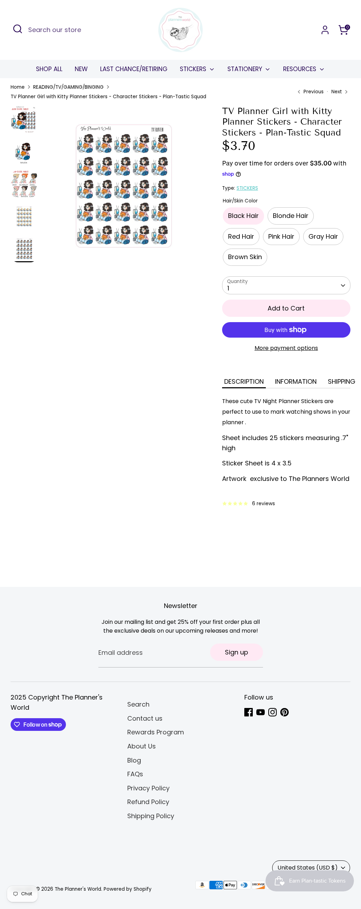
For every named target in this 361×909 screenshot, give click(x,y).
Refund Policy (148, 801)
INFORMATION (296, 381)
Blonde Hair (290, 215)
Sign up (236, 652)
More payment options (286, 348)
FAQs (135, 774)
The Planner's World (78, 889)
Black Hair (243, 215)
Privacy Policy (148, 788)
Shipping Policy (150, 815)
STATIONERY (245, 69)
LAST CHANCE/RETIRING (133, 69)
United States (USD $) (307, 868)
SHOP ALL (49, 69)
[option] (122, 187)
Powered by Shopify (128, 889)
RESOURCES (300, 69)
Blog (134, 760)
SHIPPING (341, 381)
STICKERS (194, 69)
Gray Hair (323, 236)
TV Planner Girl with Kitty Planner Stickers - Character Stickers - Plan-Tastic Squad (108, 96)
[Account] (325, 30)
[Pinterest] (284, 712)
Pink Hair (281, 236)
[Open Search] (18, 29)
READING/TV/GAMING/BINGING (68, 87)
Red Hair (241, 236)
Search (138, 704)
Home (18, 87)
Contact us (145, 718)
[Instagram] (272, 712)
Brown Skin (245, 256)
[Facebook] (248, 712)
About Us (141, 746)
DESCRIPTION (244, 381)
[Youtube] (260, 712)
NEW (81, 69)
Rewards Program (155, 732)
